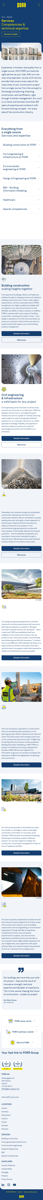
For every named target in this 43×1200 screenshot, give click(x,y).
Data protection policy (30, 1192)
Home (3, 17)
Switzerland (6, 1115)
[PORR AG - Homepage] (21, 5)
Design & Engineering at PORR (19, 178)
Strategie (5, 1172)
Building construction (10, 1138)
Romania (5, 1129)
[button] (4, 5)
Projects (5, 1176)
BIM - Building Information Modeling (14, 189)
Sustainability (7, 1169)
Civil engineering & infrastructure (14, 1142)
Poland (4, 1122)
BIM (3, 1152)
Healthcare (9, 199)
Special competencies (15, 209)
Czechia (5, 1118)
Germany (5, 1112)
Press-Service (7, 1179)
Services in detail (10, 34)
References (21, 340)
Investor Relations (8, 1165)
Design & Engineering (10, 1149)
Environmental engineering (12, 1145)
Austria (4, 1108)
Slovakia (5, 1125)
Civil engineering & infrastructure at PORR (15, 155)
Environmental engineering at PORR (14, 168)
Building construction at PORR (19, 144)
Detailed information (21, 334)
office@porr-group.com (10, 1089)
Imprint (20, 1192)
